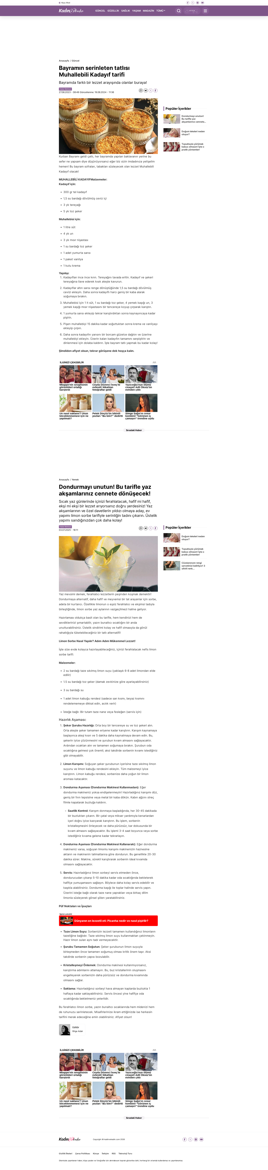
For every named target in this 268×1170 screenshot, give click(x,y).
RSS (114, 1153)
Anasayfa (64, 60)
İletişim (105, 1153)
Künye (96, 1153)
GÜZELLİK (113, 10)
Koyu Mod (65, 3)
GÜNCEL (100, 10)
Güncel (75, 60)
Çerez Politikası (82, 1153)
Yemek (75, 479)
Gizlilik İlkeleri (65, 1153)
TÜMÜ (159, 10)
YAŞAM (136, 10)
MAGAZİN (148, 10)
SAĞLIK (125, 10)
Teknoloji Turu (125, 1153)
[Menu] (205, 11)
